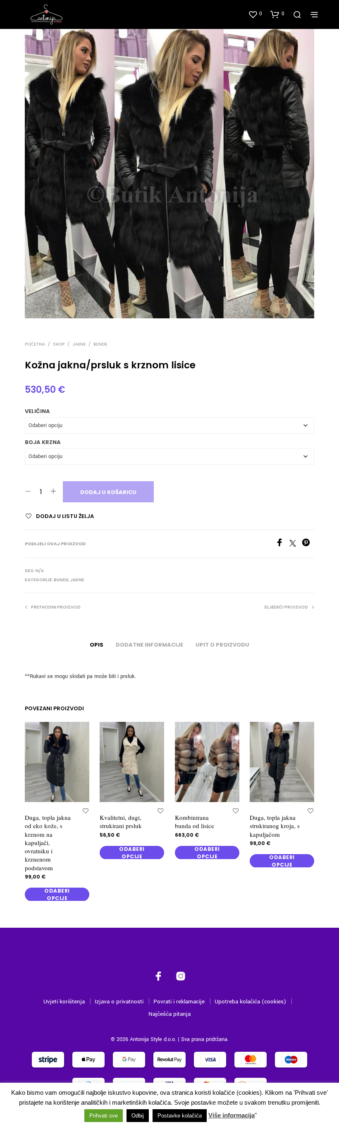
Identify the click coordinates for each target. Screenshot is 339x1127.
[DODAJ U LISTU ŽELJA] (85, 810)
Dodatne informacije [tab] (149, 645)
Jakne (79, 344)
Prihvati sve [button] (103, 1116)
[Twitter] (295, 545)
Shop (58, 344)
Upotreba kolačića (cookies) (250, 1001)
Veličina (37, 411)
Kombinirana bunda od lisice (194, 822)
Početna (35, 344)
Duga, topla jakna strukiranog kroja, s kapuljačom (275, 826)
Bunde (100, 344)
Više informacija (231, 1115)
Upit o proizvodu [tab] (222, 645)
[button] (255, 14)
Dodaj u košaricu (108, 492)
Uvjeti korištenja (64, 1001)
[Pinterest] (308, 545)
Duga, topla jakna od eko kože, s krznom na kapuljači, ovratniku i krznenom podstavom (48, 843)
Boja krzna (43, 442)
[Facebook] (282, 545)
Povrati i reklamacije (179, 1001)
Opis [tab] (96, 645)
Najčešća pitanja (169, 1014)
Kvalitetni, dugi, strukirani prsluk (121, 822)
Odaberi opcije (57, 895)
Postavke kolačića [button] (180, 1116)
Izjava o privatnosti (119, 1001)
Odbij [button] (137, 1116)
